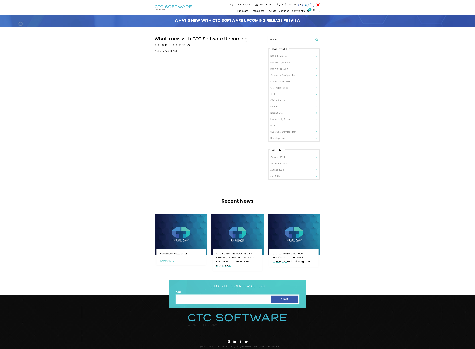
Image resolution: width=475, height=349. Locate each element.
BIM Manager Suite (280, 62)
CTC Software (277, 100)
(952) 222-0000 (288, 4)
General (274, 106)
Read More (165, 260)
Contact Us (298, 11)
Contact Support (242, 4)
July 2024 (275, 176)
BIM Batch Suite (278, 56)
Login (314, 10)
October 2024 (277, 157)
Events (272, 11)
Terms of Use (273, 346)
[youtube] (318, 5)
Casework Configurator (282, 75)
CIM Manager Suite (280, 81)
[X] (300, 5)
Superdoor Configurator (283, 131)
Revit (273, 125)
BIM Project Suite (279, 68)
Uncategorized (278, 138)
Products (242, 11)
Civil (272, 94)
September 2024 (279, 163)
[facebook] (312, 5)
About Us (284, 11)
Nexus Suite (276, 113)
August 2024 (277, 169)
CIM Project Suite (279, 87)
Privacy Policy (259, 346)
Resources (258, 11)
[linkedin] (306, 5)
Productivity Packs (280, 119)
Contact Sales (266, 4)
